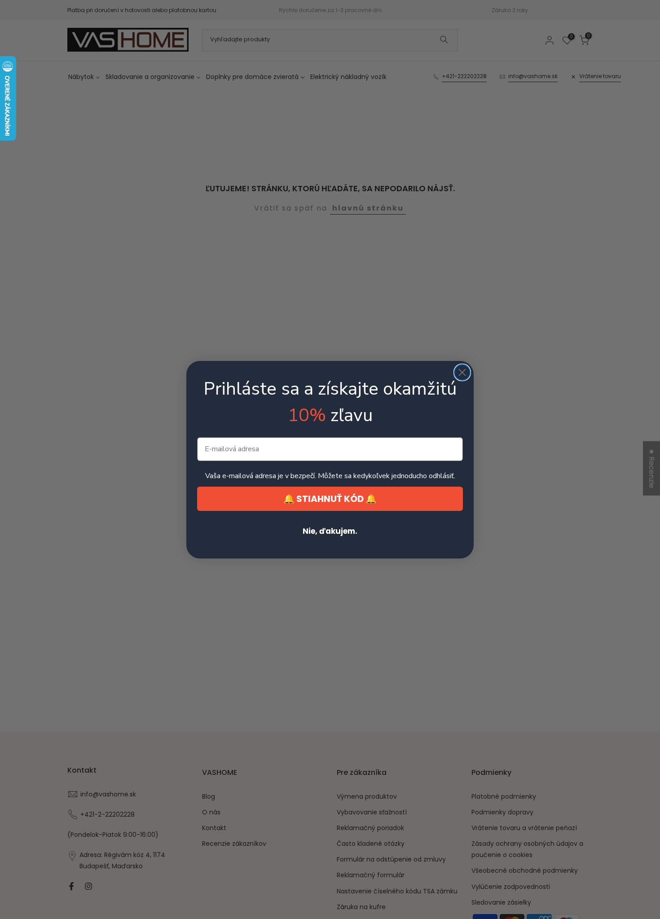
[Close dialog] (462, 372)
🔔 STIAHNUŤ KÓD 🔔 (330, 498)
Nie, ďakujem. (330, 531)
